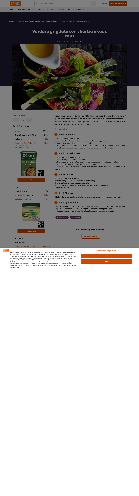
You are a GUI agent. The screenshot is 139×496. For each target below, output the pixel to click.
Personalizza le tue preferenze (106, 251)
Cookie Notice (14, 262)
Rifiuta (106, 261)
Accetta (106, 256)
